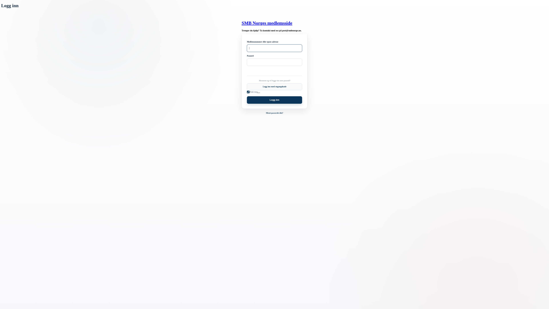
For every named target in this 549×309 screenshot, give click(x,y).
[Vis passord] (249, 66)
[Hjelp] (259, 92)
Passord (250, 56)
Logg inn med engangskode (274, 87)
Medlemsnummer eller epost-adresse (262, 42)
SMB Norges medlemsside (267, 23)
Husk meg (253, 92)
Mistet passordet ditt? (274, 113)
